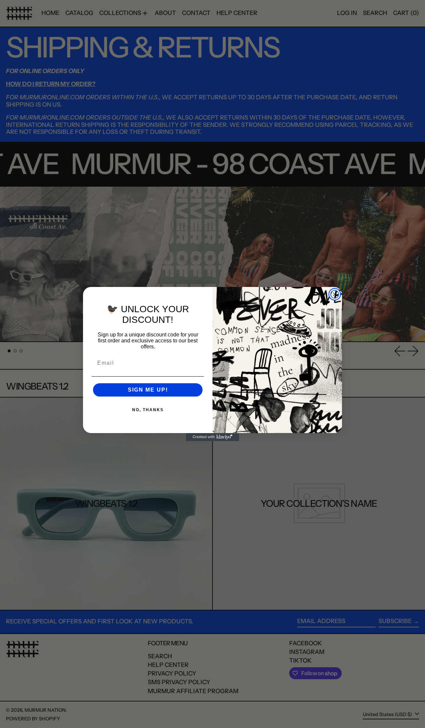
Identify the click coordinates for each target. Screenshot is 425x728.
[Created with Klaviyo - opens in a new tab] (212, 437)
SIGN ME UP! (148, 390)
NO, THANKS (148, 410)
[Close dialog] (335, 294)
